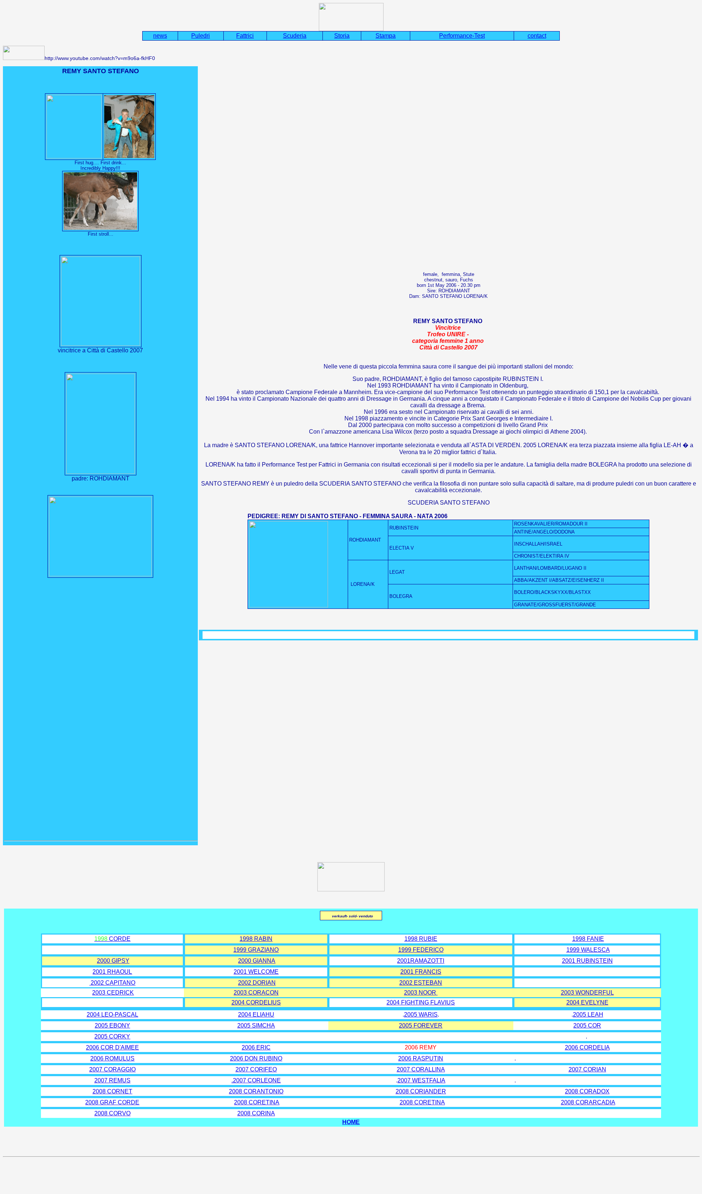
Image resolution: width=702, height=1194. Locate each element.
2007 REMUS (112, 1080)
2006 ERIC (256, 1047)
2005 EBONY (112, 1025)
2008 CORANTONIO (256, 1091)
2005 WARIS (421, 1014)
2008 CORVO (112, 1113)
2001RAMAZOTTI (420, 961)
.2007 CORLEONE (256, 1080)
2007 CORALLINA (421, 1069)
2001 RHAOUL (112, 972)
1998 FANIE (588, 939)
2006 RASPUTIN (420, 1058)
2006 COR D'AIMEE (112, 1047)
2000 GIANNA (256, 961)
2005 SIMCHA (256, 1025)
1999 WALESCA (588, 950)
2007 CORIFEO (256, 1069)
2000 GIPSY (113, 961)
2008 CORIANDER (421, 1091)
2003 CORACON (256, 992)
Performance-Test (462, 36)
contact (537, 36)
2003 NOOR (421, 992)
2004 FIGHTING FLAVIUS (420, 1002)
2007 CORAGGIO (112, 1069)
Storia (342, 36)
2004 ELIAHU (256, 1014)
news (160, 36)
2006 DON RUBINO (256, 1058)
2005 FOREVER (420, 1025)
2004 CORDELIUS (256, 1002)
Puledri (200, 36)
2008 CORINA (256, 1113)
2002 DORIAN (257, 983)
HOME (351, 1122)
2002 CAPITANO (113, 983)
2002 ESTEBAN (420, 983)
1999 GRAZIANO (256, 950)
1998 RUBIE (420, 939)
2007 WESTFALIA (421, 1080)
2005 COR (587, 1025)
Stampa (385, 36)
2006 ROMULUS (112, 1058)
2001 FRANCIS (420, 972)
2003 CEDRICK (113, 992)
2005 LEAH (588, 1014)
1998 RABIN (255, 939)
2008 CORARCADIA (588, 1102)
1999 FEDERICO (421, 950)
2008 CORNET (112, 1091)
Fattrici (245, 36)
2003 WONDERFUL (587, 992)
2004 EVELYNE (587, 1002)
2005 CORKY (112, 1036)
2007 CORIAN (587, 1069)
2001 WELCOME (256, 972)
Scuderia (294, 36)
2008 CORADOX (587, 1091)
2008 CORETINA (256, 1102)
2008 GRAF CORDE (112, 1102)
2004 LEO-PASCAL (112, 1014)
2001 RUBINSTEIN (587, 961)
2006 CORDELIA (587, 1047)
